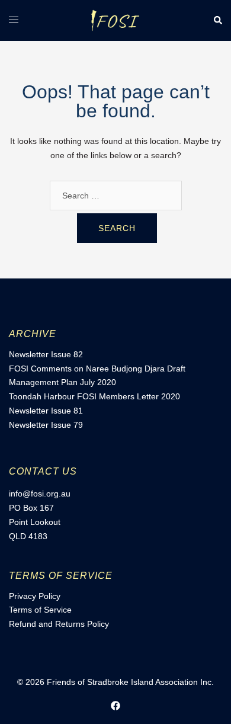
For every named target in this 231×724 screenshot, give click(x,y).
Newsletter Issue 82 (46, 354)
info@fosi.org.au (39, 493)
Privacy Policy (34, 596)
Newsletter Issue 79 (46, 425)
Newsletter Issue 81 (46, 410)
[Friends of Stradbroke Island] (115, 19)
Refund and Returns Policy (59, 624)
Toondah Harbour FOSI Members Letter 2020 (94, 396)
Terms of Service (40, 609)
